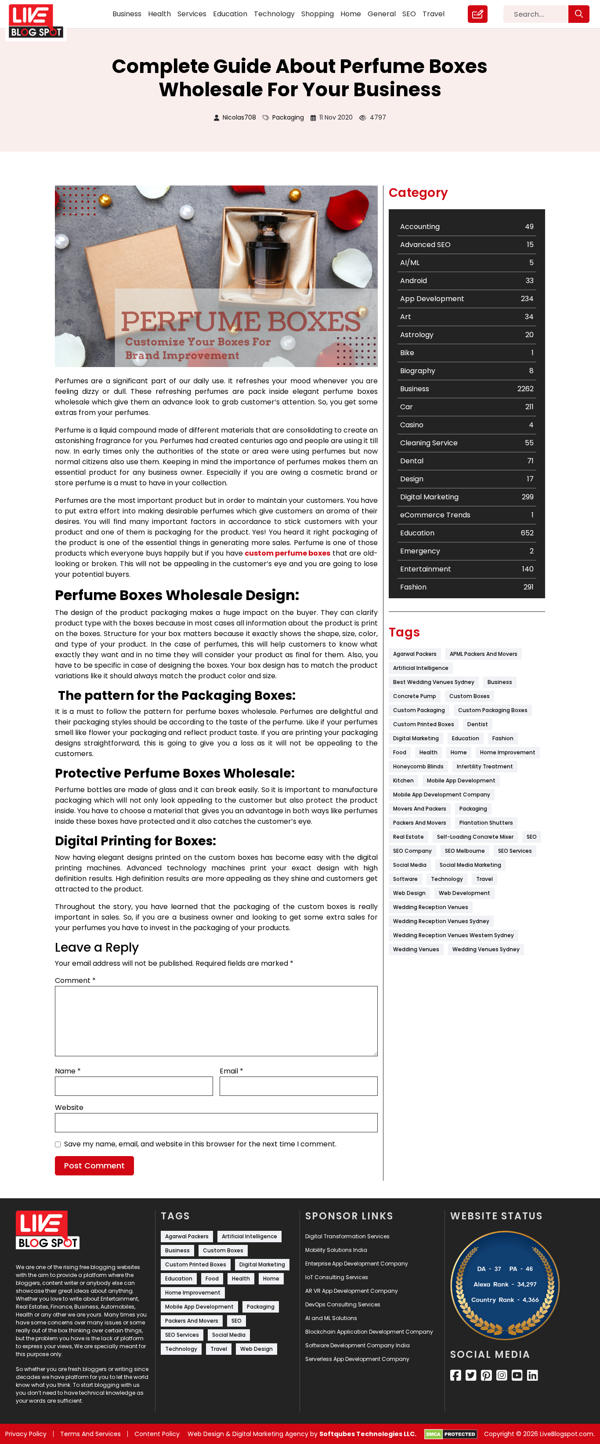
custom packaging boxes (493, 710)
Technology (274, 14)
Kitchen (403, 780)
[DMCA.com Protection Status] (450, 1434)
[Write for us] (478, 14)
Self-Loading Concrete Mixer (475, 836)
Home (350, 14)
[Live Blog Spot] (41, 21)
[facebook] (455, 1375)
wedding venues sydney (486, 949)
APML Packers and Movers (483, 654)
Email (231, 1071)
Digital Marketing (416, 738)
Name (68, 1071)
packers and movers (419, 822)
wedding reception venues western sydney (453, 935)
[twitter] (471, 1375)
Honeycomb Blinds (418, 766)
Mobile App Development (461, 780)
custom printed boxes (423, 724)
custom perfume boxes (287, 553)
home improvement (507, 752)
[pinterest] (486, 1375)
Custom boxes (469, 696)
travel (484, 879)
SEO (409, 14)
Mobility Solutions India (336, 1250)
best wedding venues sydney (433, 682)
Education (230, 14)
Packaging (288, 117)
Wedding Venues (416, 949)
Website (69, 1107)
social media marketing (470, 865)
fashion (502, 738)
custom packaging (419, 710)
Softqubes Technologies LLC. (367, 1434)
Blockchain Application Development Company (369, 1331)
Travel (434, 14)
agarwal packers (415, 654)
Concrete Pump (414, 696)
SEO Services (515, 851)
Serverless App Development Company (357, 1359)
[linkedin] (532, 1375)
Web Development (464, 893)
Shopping (317, 14)
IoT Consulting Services (336, 1277)
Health (159, 14)
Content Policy (157, 1434)
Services (191, 14)
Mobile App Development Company (441, 794)
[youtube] (517, 1375)
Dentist (477, 724)
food (399, 752)
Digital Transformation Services (347, 1236)
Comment (75, 980)
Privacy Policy (26, 1434)
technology (447, 879)
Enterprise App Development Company (356, 1263)
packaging (473, 808)
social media (410, 865)
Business (126, 14)
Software (405, 879)
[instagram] (501, 1375)
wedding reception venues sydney (441, 921)
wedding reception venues (430, 907)
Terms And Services (90, 1434)
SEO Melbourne (465, 851)
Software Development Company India (357, 1345)
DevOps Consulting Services (342, 1304)
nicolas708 (239, 117)
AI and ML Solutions (331, 1318)
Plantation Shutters (486, 822)
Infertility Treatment (485, 766)
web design (409, 893)
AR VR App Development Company (351, 1291)
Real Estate (408, 836)
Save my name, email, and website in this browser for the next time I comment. (200, 1144)
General (382, 14)
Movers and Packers (419, 808)
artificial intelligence (420, 668)
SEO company (412, 851)
